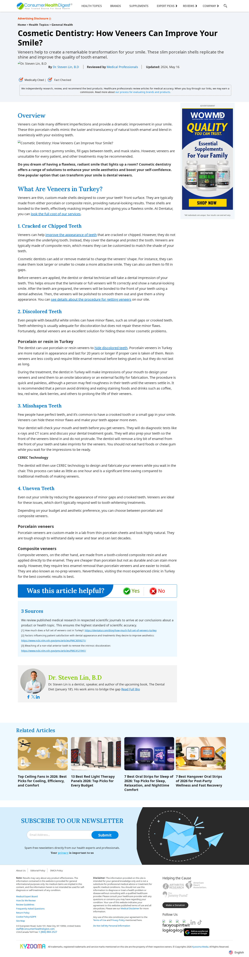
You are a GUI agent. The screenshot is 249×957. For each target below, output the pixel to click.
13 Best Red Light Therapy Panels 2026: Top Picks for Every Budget (93, 781)
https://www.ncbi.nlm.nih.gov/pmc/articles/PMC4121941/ (53, 650)
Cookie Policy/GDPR (26, 916)
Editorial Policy (37, 870)
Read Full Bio (130, 689)
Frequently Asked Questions (30, 908)
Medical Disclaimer (130, 908)
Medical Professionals (122, 67)
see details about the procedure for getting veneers (91, 299)
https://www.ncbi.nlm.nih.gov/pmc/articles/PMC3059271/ (53, 640)
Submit (105, 834)
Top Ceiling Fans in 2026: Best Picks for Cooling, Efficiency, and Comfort (42, 781)
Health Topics (91, 6)
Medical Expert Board (27, 896)
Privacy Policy (118, 920)
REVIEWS (188, 6)
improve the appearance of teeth (71, 234)
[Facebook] (165, 922)
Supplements (138, 6)
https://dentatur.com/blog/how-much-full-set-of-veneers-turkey (121, 630)
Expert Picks (165, 6)
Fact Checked (62, 80)
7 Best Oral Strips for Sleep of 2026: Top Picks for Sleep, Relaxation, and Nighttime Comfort (148, 783)
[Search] (225, 6)
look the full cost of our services (56, 214)
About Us (21, 870)
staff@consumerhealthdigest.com (35, 928)
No (161, 590)
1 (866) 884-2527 (48, 931)
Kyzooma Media (200, 946)
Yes (136, 590)
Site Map (20, 920)
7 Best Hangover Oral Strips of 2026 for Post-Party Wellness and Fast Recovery (199, 781)
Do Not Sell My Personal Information (111, 925)
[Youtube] (172, 922)
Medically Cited (34, 80)
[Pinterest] (179, 922)
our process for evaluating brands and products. (143, 92)
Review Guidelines (25, 904)
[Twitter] (186, 922)
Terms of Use (99, 920)
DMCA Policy (56, 870)
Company (209, 6)
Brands (115, 6)
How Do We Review (26, 900)
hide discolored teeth (111, 348)
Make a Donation (175, 905)
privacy (63, 852)
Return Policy (22, 912)
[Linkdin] (193, 922)
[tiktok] (199, 922)
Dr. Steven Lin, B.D (66, 67)
